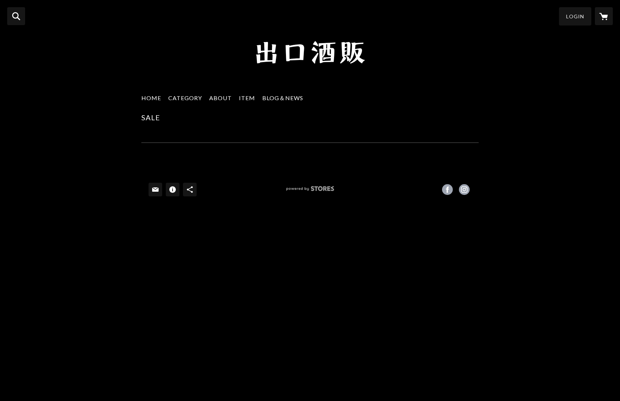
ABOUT (220, 97)
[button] (575, 16)
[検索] (16, 16)
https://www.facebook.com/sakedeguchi (447, 189)
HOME (151, 97)
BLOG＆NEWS (282, 97)
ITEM (247, 97)
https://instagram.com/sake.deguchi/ (464, 189)
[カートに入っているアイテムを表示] (604, 16)
